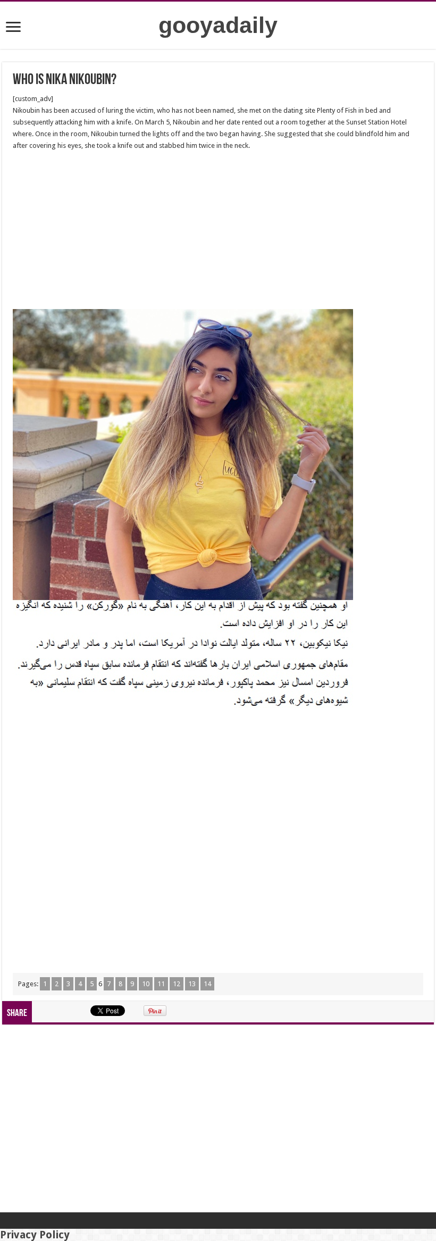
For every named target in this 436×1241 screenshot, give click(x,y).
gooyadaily (218, 25)
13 (192, 984)
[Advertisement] (218, 230)
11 (161, 984)
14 (207, 984)
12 (176, 984)
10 (145, 984)
